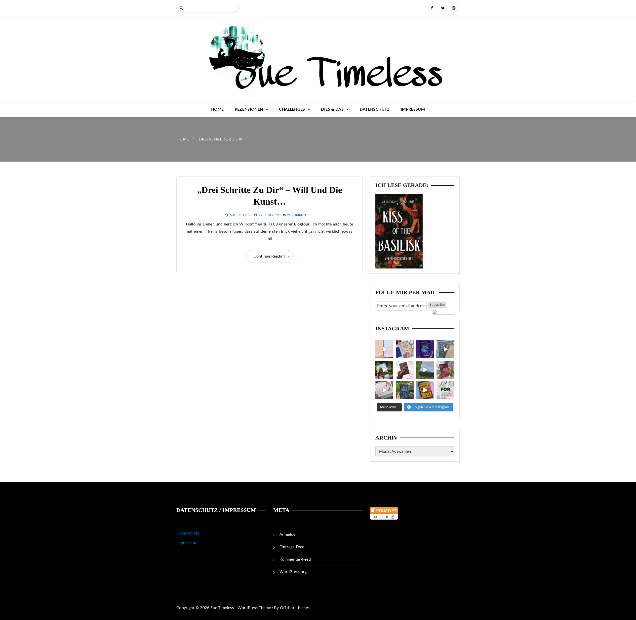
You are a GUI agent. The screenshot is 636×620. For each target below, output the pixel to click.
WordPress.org (293, 572)
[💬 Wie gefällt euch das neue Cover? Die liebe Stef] (425, 349)
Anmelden (288, 534)
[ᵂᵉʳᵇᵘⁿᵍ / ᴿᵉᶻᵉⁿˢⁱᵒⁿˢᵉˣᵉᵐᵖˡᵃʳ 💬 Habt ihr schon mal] (425, 370)
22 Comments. (299, 215)
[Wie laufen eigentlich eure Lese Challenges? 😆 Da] (445, 390)
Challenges (292, 109)
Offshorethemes (295, 608)
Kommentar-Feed (295, 559)
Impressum (413, 109)
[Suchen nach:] (207, 8)
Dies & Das (332, 109)
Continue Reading (269, 256)
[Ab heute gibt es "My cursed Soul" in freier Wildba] (405, 390)
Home (217, 109)
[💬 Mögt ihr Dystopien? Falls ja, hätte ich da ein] (384, 370)
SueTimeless (240, 215)
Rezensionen (249, 109)
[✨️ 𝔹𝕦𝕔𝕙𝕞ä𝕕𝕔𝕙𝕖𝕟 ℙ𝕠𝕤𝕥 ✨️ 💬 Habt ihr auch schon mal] (384, 390)
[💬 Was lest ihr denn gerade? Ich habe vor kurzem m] (405, 370)
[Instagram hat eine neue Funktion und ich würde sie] (425, 390)
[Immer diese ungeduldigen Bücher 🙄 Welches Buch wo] (384, 349)
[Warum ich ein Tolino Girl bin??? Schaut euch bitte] (445, 349)
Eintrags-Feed (292, 547)
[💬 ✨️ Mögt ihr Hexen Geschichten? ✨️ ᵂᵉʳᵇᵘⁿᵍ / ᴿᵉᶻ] (405, 349)
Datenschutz (375, 109)
